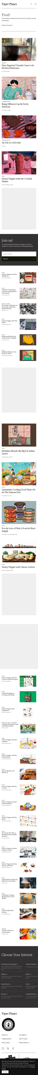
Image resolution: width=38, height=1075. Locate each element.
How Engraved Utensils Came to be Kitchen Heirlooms (18, 66)
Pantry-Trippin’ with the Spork (9, 818)
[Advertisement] (19, 209)
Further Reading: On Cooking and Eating (8, 694)
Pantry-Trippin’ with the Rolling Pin (9, 275)
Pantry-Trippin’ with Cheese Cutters (18, 567)
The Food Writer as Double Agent (8, 931)
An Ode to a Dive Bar (11, 142)
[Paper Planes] (9, 1013)
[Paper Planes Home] (9, 4)
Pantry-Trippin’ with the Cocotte (9, 787)
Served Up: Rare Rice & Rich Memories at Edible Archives (9, 834)
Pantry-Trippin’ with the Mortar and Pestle (9, 864)
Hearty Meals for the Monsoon (8, 771)
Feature (4, 929)
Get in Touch (23, 1039)
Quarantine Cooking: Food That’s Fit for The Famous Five (18, 491)
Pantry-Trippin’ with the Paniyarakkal (9, 756)
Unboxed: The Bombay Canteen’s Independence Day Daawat (9, 291)
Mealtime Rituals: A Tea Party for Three (9, 352)
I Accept (5, 1072)
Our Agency (23, 1035)
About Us (5, 1035)
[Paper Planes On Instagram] (3, 1048)
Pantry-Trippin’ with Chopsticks (8, 709)
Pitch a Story (6, 1043)
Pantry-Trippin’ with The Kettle (9, 321)
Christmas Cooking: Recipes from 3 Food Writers (8, 896)
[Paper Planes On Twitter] (8, 1048)
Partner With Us (24, 1043)
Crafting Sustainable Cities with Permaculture (10, 725)
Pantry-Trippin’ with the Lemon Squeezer (9, 802)
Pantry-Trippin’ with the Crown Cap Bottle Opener (10, 678)
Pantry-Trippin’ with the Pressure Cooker (9, 849)
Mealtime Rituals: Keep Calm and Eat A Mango (9, 337)
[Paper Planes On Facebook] (13, 1048)
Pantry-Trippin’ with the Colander (9, 740)
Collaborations (6, 1039)
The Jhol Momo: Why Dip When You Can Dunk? (9, 880)
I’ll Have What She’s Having (8, 911)
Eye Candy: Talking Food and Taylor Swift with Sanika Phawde (9, 306)
